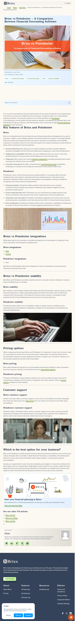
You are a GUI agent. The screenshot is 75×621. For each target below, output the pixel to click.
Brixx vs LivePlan (12, 518)
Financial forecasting (33, 78)
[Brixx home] (9, 3)
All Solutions (25, 593)
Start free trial (9, 579)
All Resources (44, 589)
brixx (6, 78)
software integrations (39, 159)
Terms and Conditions (61, 590)
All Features (25, 589)
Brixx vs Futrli (10, 515)
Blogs (15, 7)
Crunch (8, 254)
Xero (7, 251)
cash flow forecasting (18, 78)
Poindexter (56, 118)
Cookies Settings (63, 604)
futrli (44, 78)
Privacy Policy (62, 595)
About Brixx (7, 589)
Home (9, 7)
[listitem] (37, 121)
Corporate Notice (63, 599)
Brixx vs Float (10, 521)
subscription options (48, 369)
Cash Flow (22, 7)
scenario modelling (53, 78)
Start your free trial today (13, 505)
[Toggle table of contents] (69, 102)
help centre (30, 401)
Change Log (25, 597)
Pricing (5, 593)
